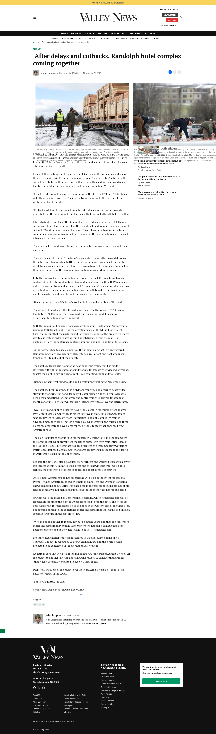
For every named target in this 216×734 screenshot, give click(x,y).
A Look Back (68, 38)
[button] (81, 92)
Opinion (76, 33)
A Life (55, 38)
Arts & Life (117, 33)
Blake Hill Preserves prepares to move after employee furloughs (111, 491)
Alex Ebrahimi (146, 198)
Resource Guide (87, 38)
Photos (102, 33)
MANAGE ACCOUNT (169, 25)
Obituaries (135, 33)
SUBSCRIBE (171, 20)
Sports (89, 33)
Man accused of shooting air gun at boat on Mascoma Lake (158, 193)
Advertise (159, 38)
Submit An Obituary (139, 38)
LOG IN (163, 9)
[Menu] (35, 17)
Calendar (104, 38)
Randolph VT (39, 690)
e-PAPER (174, 9)
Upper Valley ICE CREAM (108, 2)
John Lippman (49, 73)
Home (37, 42)
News (64, 33)
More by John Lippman (96, 709)
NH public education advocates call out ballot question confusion (46, 491)
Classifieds (119, 38)
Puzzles (150, 33)
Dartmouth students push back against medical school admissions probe (82, 491)
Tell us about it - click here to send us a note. (75, 675)
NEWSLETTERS (170, 15)
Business (37, 49)
